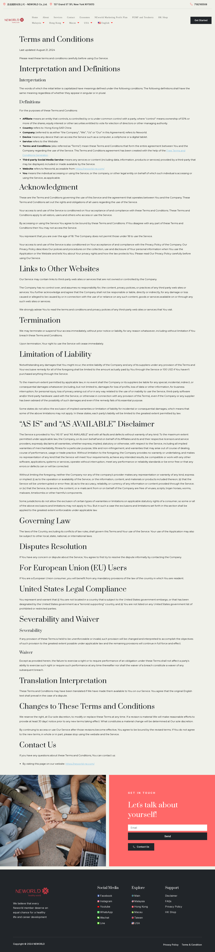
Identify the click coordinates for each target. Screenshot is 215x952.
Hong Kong (55, 23)
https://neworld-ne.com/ (89, 168)
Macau (72, 23)
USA (86, 23)
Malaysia (36, 23)
